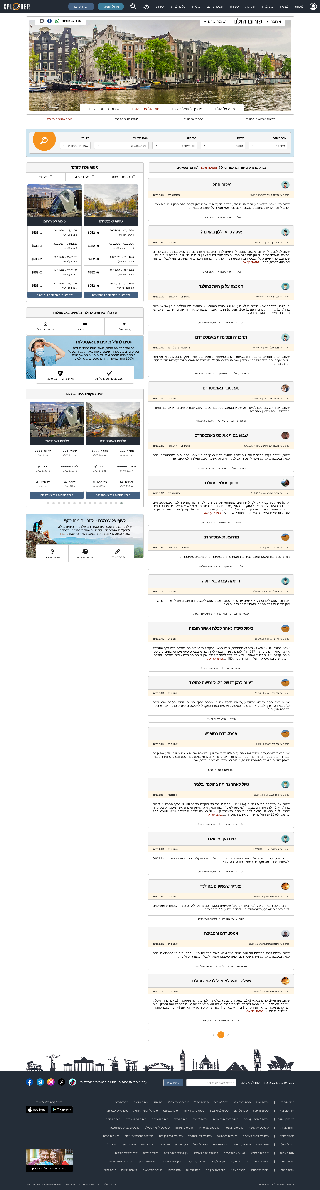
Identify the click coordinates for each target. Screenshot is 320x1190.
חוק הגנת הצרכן (147, 1161)
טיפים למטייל (200, 1144)
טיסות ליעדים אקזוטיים (256, 1119)
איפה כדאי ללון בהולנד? (221, 232)
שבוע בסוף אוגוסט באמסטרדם (221, 435)
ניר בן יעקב (273, 493)
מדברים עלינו (238, 1170)
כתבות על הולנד (193, 119)
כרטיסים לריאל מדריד (200, 1136)
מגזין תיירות (262, 1144)
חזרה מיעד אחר (242, 1102)
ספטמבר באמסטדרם (221, 388)
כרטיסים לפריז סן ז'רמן (170, 1136)
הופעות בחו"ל (201, 1102)
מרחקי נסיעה (128, 1144)
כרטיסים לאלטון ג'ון (208, 1127)
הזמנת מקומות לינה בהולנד (84, 394)
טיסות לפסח (180, 1119)
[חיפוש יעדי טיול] (133, 6)
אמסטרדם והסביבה (221, 933)
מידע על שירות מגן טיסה (60, 378)
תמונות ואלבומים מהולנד (260, 119)
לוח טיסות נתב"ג (260, 1153)
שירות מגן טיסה (239, 1161)
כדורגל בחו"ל (287, 1136)
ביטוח (196, 6)
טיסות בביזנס (170, 1110)
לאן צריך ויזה (148, 1144)
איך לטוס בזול (287, 1110)
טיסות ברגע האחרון (193, 1110)
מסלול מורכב (221, 1102)
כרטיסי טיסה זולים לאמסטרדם (108, 295)
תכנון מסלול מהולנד (221, 482)
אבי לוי (276, 297)
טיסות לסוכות (113, 1119)
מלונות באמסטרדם (113, 441)
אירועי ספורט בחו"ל (178, 1102)
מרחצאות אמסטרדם (221, 537)
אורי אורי (275, 849)
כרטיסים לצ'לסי (111, 1136)
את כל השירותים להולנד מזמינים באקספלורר (84, 312)
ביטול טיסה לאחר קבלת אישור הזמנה (221, 628)
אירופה (275, 22)
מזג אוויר (165, 1144)
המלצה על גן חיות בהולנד (221, 286)
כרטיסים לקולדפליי (258, 1127)
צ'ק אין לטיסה (218, 1161)
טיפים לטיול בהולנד (126, 119)
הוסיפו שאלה (208, 167)
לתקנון (64, 533)
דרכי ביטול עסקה (196, 1161)
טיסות (299, 6)
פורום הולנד (247, 21)
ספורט (234, 6)
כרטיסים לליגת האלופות (256, 1136)
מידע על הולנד (224, 109)
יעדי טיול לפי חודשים (126, 1153)
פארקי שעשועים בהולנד (221, 886)
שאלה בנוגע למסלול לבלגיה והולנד (221, 981)
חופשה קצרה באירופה (221, 581)
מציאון (284, 6)
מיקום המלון (221, 184)
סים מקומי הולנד (221, 838)
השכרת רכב (215, 6)
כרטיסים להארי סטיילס (157, 1127)
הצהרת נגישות (129, 1170)
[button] (121, 503)
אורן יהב (275, 795)
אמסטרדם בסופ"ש (221, 733)
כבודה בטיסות (150, 1153)
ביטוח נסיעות (141, 1102)
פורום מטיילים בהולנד (59, 119)
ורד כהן (275, 242)
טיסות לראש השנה (136, 1119)
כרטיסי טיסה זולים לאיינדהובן (52, 295)
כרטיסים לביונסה (233, 1127)
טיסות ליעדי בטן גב (117, 1110)
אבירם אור (274, 398)
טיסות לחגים (241, 1110)
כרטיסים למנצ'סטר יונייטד (139, 1136)
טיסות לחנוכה (200, 1119)
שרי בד (275, 547)
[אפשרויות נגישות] (146, 6)
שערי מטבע (181, 1144)
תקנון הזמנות (193, 1170)
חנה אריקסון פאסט (269, 446)
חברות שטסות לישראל (206, 1153)
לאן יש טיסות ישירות (234, 1153)
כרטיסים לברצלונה (227, 1136)
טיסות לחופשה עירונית (145, 1110)
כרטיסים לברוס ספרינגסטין (124, 1127)
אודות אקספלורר (260, 1170)
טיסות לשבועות (160, 1119)
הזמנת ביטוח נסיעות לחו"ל (109, 378)
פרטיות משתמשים (152, 1170)
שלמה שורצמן (272, 944)
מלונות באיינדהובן (56, 441)
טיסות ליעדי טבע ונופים (225, 1119)
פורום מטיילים (220, 1144)
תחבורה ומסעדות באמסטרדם (221, 337)
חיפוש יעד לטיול (242, 1144)
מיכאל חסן (274, 591)
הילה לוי (275, 896)
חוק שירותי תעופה (171, 1161)
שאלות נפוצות (261, 1161)
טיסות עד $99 (261, 1110)
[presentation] (141, 421)
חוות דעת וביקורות (215, 1170)
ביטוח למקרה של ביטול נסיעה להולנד (221, 682)
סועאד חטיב (272, 195)
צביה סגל (274, 347)
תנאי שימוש (174, 1170)
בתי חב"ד (111, 1144)
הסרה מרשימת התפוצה (120, 1161)
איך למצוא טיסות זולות (176, 1153)
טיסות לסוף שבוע (219, 1110)
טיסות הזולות (121, 1082)
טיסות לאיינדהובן (54, 221)
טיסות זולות (263, 1082)
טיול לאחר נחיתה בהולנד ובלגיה (221, 784)
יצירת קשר (110, 1170)
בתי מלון (267, 6)
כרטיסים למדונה (184, 1127)
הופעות (250, 6)
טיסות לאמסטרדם (111, 221)
